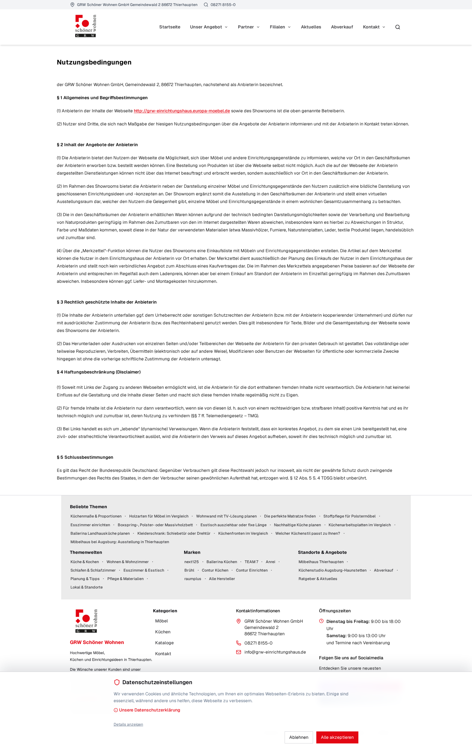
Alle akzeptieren (337, 737)
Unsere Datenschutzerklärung (149, 710)
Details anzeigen (128, 724)
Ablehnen (298, 737)
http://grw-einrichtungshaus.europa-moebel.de (182, 111)
